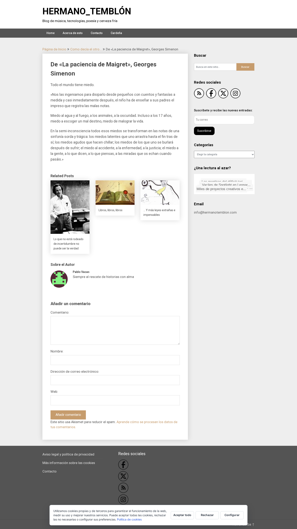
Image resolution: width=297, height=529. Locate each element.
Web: (54, 392)
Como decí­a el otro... (86, 49)
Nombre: (57, 351)
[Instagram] (235, 94)
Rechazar (207, 515)
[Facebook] (211, 94)
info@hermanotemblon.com (215, 212)
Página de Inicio (54, 49)
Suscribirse (204, 130)
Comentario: (60, 312)
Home (50, 33)
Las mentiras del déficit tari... (222, 181)
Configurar (232, 515)
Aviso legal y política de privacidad (68, 454)
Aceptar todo (182, 515)
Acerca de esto (73, 33)
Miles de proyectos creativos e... (221, 188)
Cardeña (116, 33)
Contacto (97, 33)
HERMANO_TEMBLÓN (86, 11)
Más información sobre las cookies (68, 463)
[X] (223, 94)
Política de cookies (129, 519)
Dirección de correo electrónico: (75, 371)
